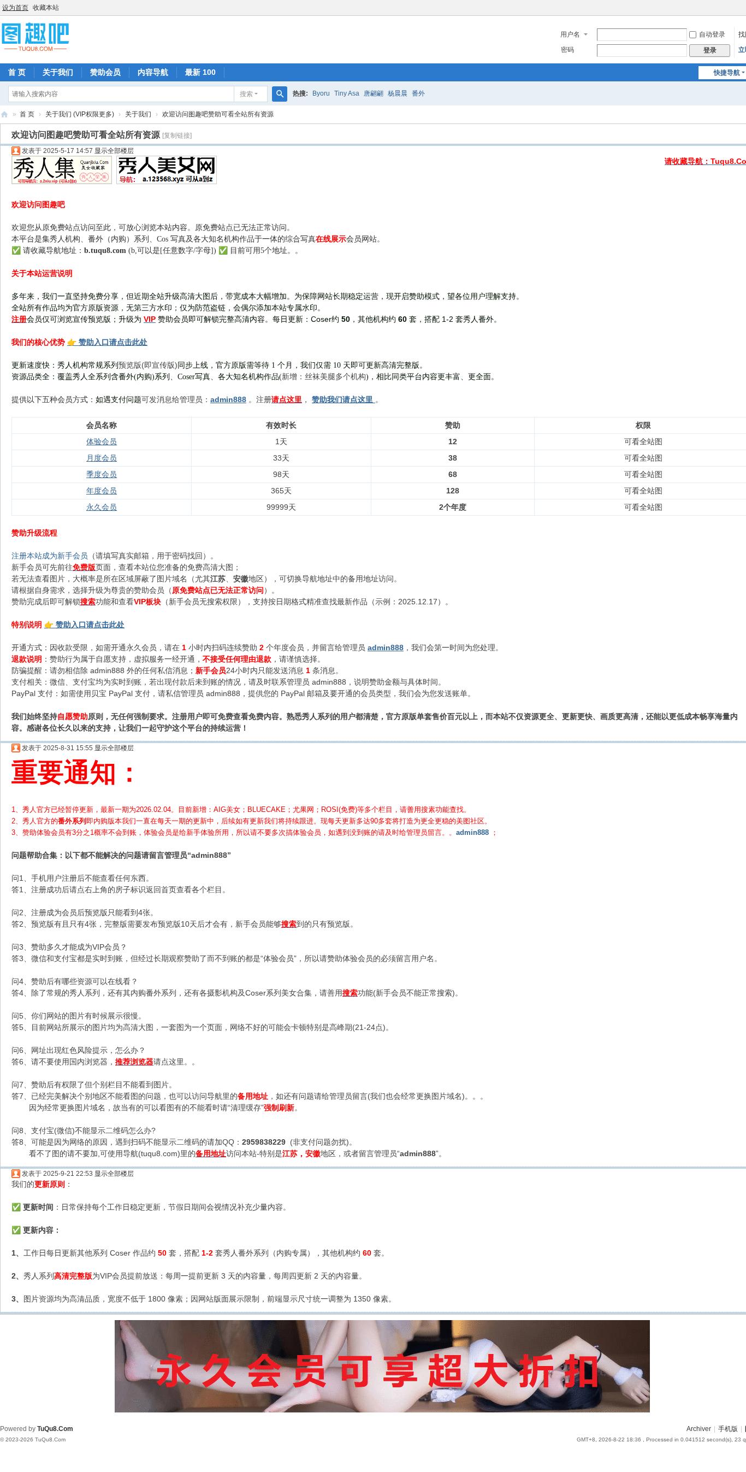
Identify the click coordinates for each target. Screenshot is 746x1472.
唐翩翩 (373, 93)
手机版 (728, 1429)
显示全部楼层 (114, 151)
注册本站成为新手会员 (49, 555)
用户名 (570, 34)
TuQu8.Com (55, 1429)
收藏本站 (46, 7)
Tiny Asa (346, 93)
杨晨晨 (397, 93)
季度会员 (101, 474)
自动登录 (712, 34)
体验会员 (101, 441)
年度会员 (101, 490)
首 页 (17, 72)
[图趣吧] (35, 36)
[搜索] (279, 94)
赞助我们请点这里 (342, 399)
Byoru (321, 93)
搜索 (246, 94)
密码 (567, 50)
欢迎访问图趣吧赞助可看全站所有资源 (218, 114)
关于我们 (58, 72)
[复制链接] (177, 135)
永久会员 (101, 507)
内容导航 (153, 72)
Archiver (698, 1429)
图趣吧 (4, 114)
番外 (418, 93)
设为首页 (15, 7)
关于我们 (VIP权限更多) (79, 114)
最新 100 (200, 72)
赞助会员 (105, 72)
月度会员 (101, 458)
